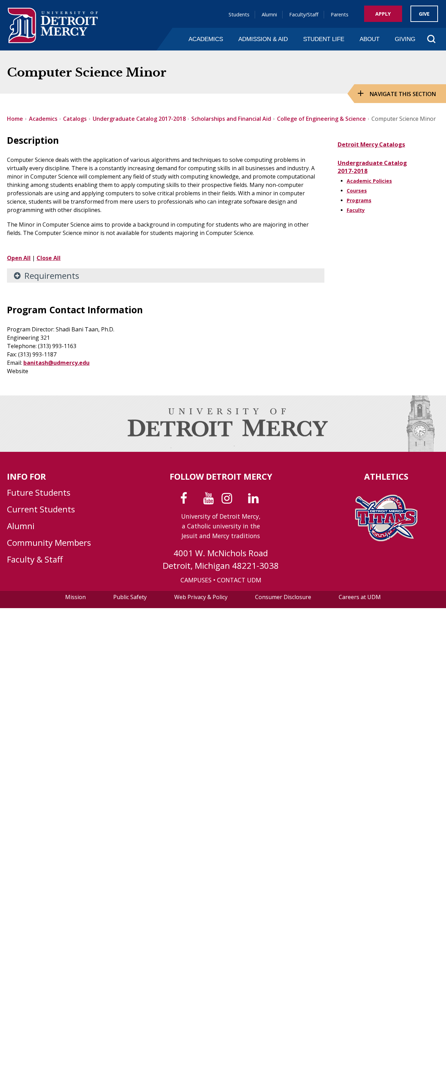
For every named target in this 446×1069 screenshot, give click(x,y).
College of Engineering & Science (321, 119)
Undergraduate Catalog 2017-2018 (139, 119)
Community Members (49, 542)
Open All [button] (19, 258)
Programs (359, 200)
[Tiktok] (241, 500)
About (369, 39)
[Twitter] (196, 500)
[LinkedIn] (255, 500)
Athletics (386, 476)
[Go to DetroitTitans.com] (386, 539)
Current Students (41, 509)
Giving (405, 39)
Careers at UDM (360, 597)
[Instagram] (228, 500)
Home (15, 119)
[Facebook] (185, 500)
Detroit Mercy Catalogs (371, 144)
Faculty (356, 210)
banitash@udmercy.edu (56, 363)
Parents (339, 14)
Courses (357, 190)
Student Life (323, 39)
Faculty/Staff (303, 14)
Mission (75, 597)
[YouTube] (210, 500)
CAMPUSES (196, 580)
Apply (383, 13)
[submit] (420, 53)
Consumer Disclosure (283, 597)
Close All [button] (49, 258)
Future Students (38, 492)
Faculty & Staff (35, 559)
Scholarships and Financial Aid (231, 119)
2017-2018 (353, 171)
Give (424, 13)
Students (239, 14)
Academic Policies (369, 181)
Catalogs (75, 119)
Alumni (269, 14)
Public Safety (130, 597)
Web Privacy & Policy (201, 597)
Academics (206, 39)
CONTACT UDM (239, 580)
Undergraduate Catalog (372, 163)
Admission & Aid (263, 39)
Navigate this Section (403, 94)
